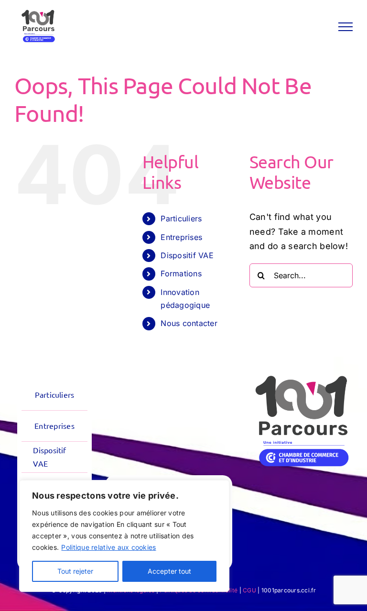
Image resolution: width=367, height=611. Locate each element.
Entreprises (181, 237)
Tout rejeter (75, 571)
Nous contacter (189, 323)
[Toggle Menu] (345, 26)
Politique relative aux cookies (108, 547)
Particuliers (181, 218)
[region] (124, 536)
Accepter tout (169, 571)
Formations (181, 273)
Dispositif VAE (187, 255)
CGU (249, 590)
